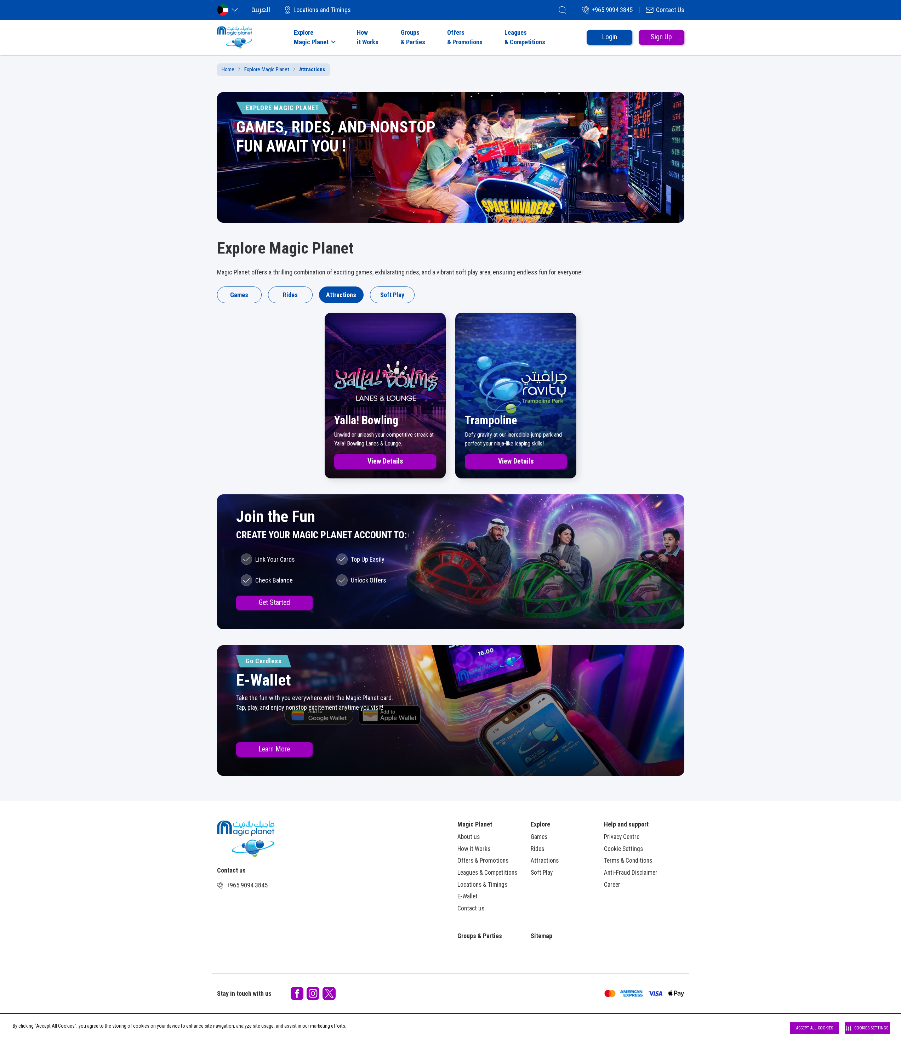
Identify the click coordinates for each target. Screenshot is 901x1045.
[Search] (563, 10)
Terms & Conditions (628, 860)
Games (239, 295)
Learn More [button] (274, 749)
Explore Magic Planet (266, 69)
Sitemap (541, 935)
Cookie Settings (623, 848)
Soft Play (392, 295)
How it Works (473, 848)
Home (228, 69)
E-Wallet (467, 896)
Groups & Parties (479, 935)
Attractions (341, 295)
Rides (290, 295)
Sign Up (661, 37)
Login (609, 37)
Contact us (470, 908)
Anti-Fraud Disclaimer (630, 872)
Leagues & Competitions (487, 872)
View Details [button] (385, 461)
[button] (314, 37)
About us (468, 836)
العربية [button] (260, 10)
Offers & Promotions (482, 860)
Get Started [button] (274, 602)
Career (612, 884)
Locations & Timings (482, 884)
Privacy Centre (621, 836)
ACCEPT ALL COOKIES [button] (814, 1028)
